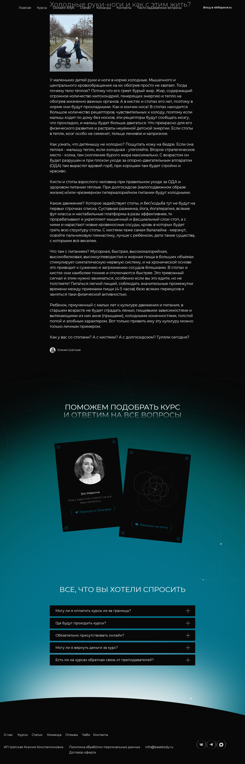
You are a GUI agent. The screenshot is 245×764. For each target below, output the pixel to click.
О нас (8, 735)
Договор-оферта (82, 752)
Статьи (85, 8)
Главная (25, 8)
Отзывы (71, 735)
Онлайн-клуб (63, 8)
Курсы (42, 8)
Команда (103, 8)
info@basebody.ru (159, 747)
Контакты (124, 8)
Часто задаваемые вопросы (159, 8)
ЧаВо (86, 735)
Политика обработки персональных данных (104, 747)
